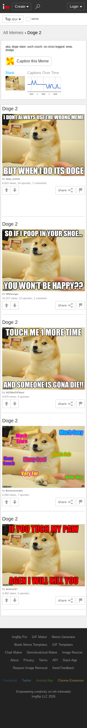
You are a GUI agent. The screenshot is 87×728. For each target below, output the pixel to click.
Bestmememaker (14, 490)
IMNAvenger (12, 294)
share (62, 190)
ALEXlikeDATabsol (15, 392)
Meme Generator (63, 637)
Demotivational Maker (42, 652)
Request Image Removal (30, 668)
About (14, 660)
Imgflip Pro (19, 637)
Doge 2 (10, 108)
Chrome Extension (71, 680)
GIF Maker (39, 637)
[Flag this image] (80, 190)
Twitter (26, 680)
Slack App (70, 660)
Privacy (28, 660)
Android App (44, 680)
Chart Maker (13, 652)
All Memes (13, 32)
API (55, 660)
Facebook (10, 680)
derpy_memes (13, 179)
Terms (43, 660)
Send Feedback (63, 668)
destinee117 (12, 589)
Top (11, 19)
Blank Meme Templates (30, 644)
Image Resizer (72, 652)
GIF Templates (62, 644)
